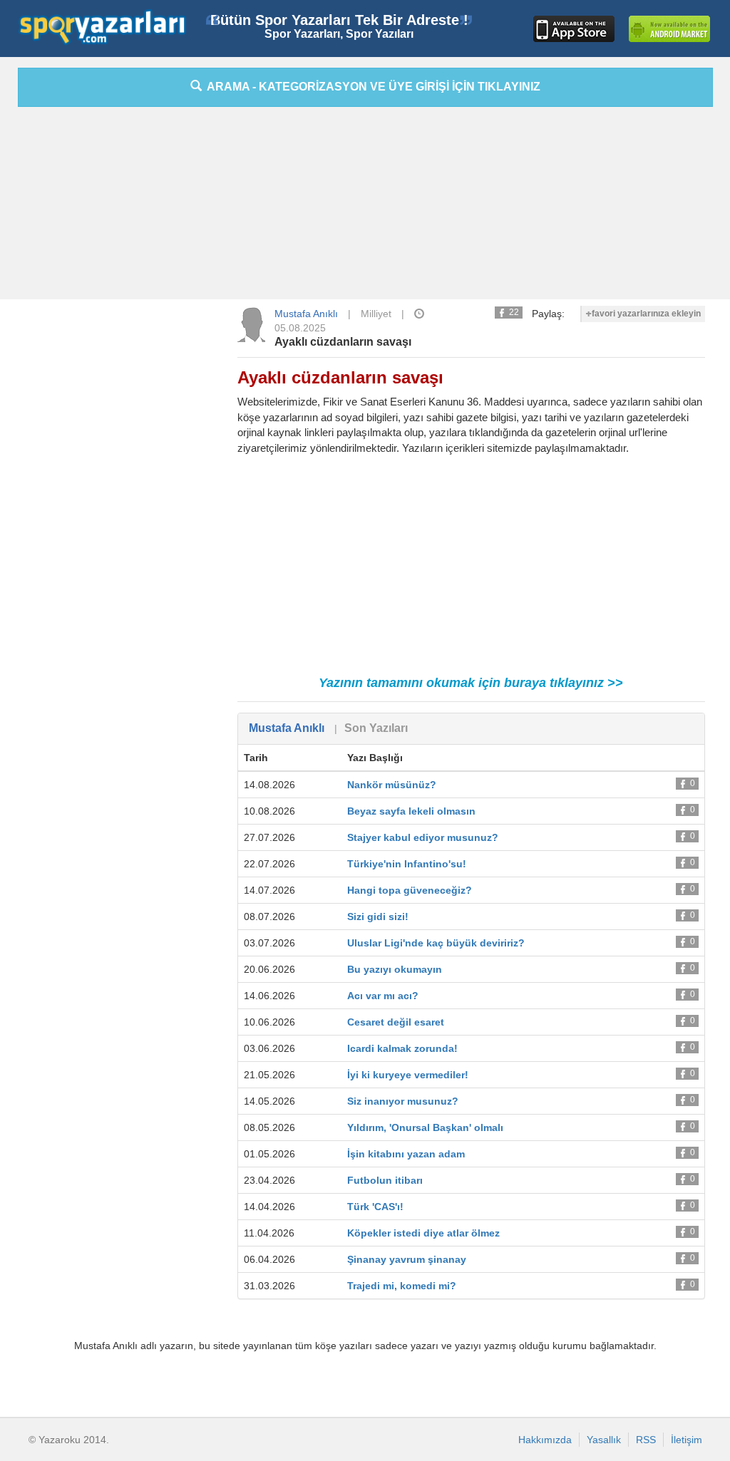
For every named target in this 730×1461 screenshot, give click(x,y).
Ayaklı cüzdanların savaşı (342, 342)
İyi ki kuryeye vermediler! (407, 1074)
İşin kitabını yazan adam (406, 1154)
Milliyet (376, 313)
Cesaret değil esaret (395, 1022)
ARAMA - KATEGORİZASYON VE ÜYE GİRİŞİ (371, 87)
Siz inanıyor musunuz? (402, 1101)
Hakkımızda (545, 1439)
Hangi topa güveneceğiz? (409, 890)
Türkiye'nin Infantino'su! (406, 863)
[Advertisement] (365, 207)
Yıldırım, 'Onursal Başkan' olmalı (425, 1127)
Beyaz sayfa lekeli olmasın (411, 811)
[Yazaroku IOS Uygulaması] (574, 29)
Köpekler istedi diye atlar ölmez (423, 1233)
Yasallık (604, 1439)
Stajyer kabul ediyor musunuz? (422, 837)
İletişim (686, 1439)
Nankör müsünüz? (391, 784)
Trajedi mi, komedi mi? (401, 1285)
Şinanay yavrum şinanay (406, 1259)
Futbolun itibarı (385, 1180)
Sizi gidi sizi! (377, 916)
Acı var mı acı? (382, 995)
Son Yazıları (376, 728)
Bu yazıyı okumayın (394, 969)
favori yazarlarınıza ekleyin (646, 314)
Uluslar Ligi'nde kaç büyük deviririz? (436, 943)
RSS (646, 1439)
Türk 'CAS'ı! (375, 1206)
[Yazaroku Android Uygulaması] (669, 29)
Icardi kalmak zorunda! (402, 1048)
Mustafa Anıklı (306, 313)
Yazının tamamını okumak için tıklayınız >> (471, 683)
